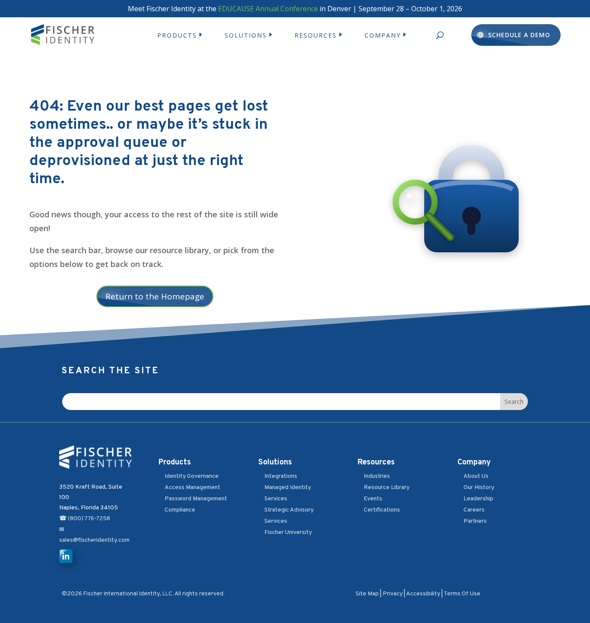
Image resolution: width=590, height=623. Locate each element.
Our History (478, 487)
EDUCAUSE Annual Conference (268, 8)
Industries (377, 476)
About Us (475, 476)
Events (373, 498)
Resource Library (386, 487)
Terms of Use (462, 594)
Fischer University (288, 532)
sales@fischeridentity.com (94, 540)
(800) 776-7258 (89, 518)
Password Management (196, 498)
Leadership (478, 498)
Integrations (280, 476)
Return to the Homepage (154, 296)
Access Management (192, 487)
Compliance (180, 510)
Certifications (382, 510)
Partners (475, 521)
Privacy (393, 594)
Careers (474, 510)
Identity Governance (192, 476)
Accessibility (423, 594)
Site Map (367, 594)
